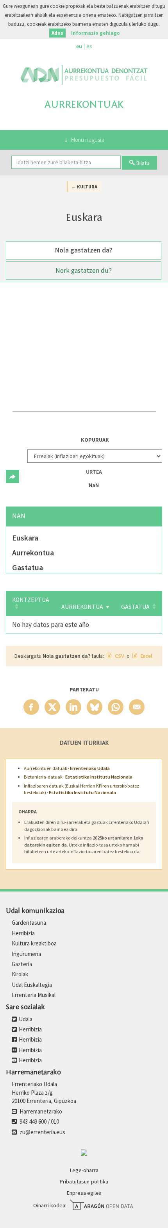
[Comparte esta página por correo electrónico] (137, 707)
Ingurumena (26, 954)
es (89, 46)
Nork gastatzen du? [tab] (83, 270)
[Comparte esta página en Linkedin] (73, 707)
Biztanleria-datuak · (78, 777)
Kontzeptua (30, 599)
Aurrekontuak (84, 104)
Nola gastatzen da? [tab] (84, 250)
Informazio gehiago (95, 33)
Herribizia (23, 933)
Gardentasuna (29, 922)
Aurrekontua (82, 606)
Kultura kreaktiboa (34, 943)
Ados (57, 33)
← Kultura (84, 187)
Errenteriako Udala (84, 75)
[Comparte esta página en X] (52, 707)
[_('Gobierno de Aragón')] (84, 1151)
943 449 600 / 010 (38, 1121)
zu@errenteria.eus (41, 1132)
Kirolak (20, 974)
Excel (145, 655)
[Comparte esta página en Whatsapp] (115, 707)
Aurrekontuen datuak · (67, 768)
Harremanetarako (40, 1111)
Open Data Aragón (101, 1204)
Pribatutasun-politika (84, 1181)
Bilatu (142, 162)
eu (79, 46)
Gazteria (22, 964)
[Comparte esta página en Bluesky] (94, 707)
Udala (25, 1019)
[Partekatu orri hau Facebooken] (31, 707)
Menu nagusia (87, 139)
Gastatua (135, 606)
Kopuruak (95, 439)
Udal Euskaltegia (32, 984)
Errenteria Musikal (33, 995)
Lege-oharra (84, 1170)
